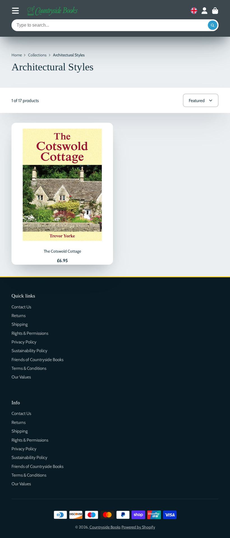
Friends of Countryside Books (37, 359)
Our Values (21, 377)
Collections (37, 54)
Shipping (20, 324)
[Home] (52, 10)
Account (204, 10)
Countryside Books (105, 527)
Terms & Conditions (29, 368)
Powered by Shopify (138, 527)
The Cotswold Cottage (62, 194)
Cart (215, 10)
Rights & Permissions (30, 333)
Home (17, 54)
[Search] (212, 25)
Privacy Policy (24, 342)
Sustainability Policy (29, 350)
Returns (19, 315)
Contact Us (21, 307)
